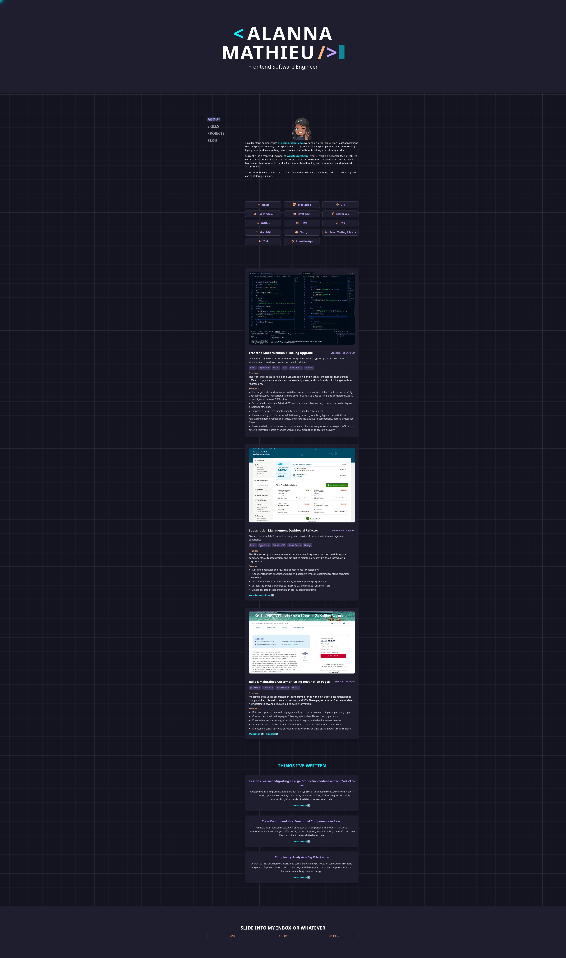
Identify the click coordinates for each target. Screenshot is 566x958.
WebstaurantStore (297, 156)
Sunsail (272, 734)
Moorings (256, 734)
